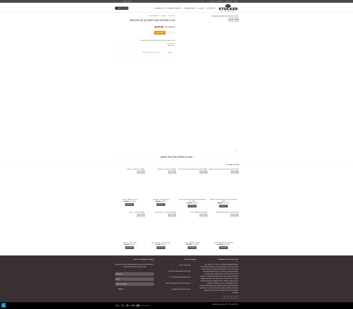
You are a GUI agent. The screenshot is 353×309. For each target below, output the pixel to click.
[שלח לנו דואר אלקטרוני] (117, 1)
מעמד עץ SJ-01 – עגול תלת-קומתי (160, 242)
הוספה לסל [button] (223, 206)
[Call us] (115, 1)
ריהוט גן (201, 8)
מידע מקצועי (220, 1)
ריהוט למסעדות (190, 8)
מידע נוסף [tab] (171, 45)
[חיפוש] (152, 8)
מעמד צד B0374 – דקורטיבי (129, 199)
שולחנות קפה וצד (153, 16)
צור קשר (213, 1)
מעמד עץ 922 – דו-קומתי (130, 242)
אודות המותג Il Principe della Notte (180, 271)
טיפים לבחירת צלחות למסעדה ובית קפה (178, 283)
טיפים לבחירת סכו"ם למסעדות (181, 289)
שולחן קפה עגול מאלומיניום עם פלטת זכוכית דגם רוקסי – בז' (192, 200)
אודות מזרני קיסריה (185, 265)
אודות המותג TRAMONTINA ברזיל (180, 277)
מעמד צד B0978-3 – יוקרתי (192, 242)
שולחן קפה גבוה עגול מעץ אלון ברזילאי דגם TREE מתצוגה (223, 200)
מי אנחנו (236, 1)
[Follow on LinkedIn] (223, 297)
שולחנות (163, 16)
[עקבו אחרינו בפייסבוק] (121, 1)
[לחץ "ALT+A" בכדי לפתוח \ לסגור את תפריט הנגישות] (3, 305)
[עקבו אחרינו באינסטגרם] (119, 1)
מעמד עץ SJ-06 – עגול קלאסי (161, 199)
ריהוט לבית (211, 8)
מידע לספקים (228, 1)
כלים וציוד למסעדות (173, 8)
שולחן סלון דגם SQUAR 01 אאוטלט (223, 242)
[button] (128, 1)
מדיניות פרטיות (145, 305)
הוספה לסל (160, 32)
